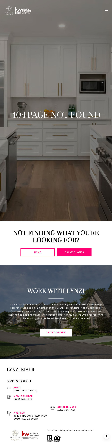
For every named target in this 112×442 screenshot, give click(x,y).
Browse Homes (74, 252)
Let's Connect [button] (56, 332)
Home (37, 252)
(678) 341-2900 (66, 410)
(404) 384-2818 (23, 399)
